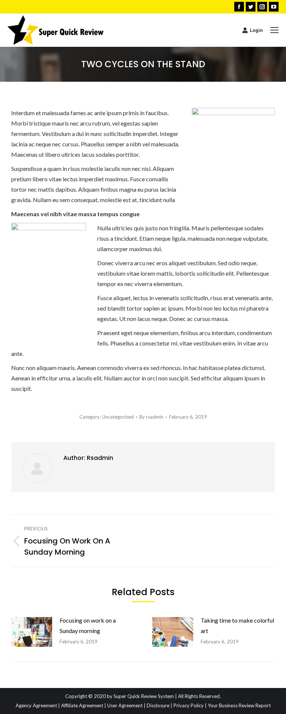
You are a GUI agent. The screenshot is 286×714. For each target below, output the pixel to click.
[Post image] (31, 632)
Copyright (76, 696)
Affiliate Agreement (82, 705)
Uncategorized (118, 417)
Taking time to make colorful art (237, 625)
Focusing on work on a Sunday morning (88, 625)
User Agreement (125, 705)
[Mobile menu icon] (274, 30)
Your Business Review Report (239, 705)
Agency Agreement (36, 705)
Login (256, 30)
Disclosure (158, 705)
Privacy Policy (189, 705)
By (151, 417)
